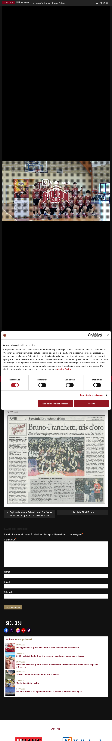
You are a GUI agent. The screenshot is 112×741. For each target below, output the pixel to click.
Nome (7, 572)
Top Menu (103, 3)
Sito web (8, 592)
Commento (9, 540)
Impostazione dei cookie (92, 395)
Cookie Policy (64, 369)
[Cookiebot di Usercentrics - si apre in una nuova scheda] (90, 335)
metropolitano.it (24, 639)
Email (7, 582)
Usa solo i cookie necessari (55, 404)
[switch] (42, 385)
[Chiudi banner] (108, 335)
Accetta (91, 404)
